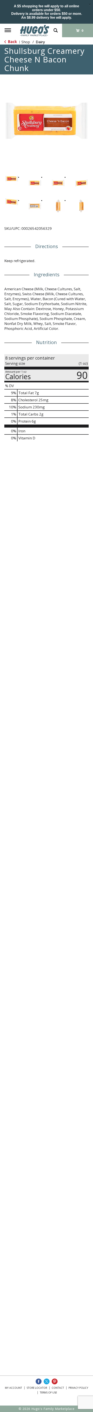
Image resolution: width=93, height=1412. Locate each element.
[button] (11, 178)
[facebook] (39, 1381)
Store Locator (37, 1388)
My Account (13, 1388)
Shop (25, 41)
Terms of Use (48, 1392)
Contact (58, 1388)
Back (12, 41)
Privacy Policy (78, 1388)
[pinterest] (55, 1381)
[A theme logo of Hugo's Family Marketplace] (34, 30)
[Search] (55, 28)
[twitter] (47, 1381)
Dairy (40, 41)
